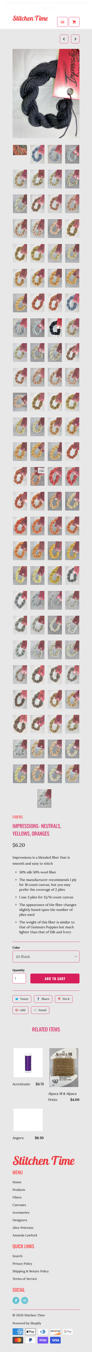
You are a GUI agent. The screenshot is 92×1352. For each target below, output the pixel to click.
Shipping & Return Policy (31, 1271)
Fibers (18, 817)
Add (22, 1010)
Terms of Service (25, 1279)
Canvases (19, 1205)
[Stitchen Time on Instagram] (24, 1300)
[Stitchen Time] (30, 22)
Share (45, 999)
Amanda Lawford (25, 1235)
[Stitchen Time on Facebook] (16, 1300)
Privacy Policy (22, 1264)
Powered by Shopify (27, 1323)
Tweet (24, 999)
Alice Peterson (23, 1228)
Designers (20, 1220)
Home (17, 1182)
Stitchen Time (34, 1315)
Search (17, 1256)
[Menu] (62, 22)
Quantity (19, 970)
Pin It (66, 999)
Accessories (21, 1212)
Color (16, 947)
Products (19, 1190)
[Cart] (74, 22)
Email (42, 1010)
